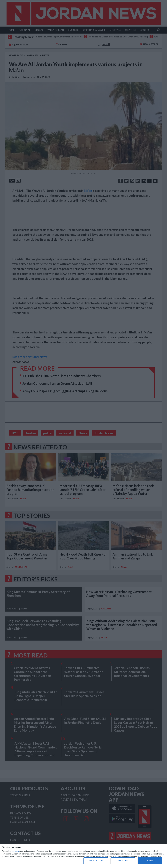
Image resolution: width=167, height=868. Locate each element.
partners (15, 851)
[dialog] (83, 856)
